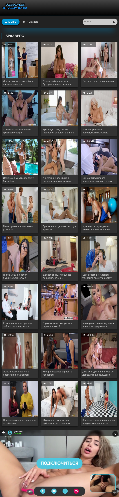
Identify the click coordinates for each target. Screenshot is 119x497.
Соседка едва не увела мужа (98, 81)
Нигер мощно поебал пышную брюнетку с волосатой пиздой (15, 276)
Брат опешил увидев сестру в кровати (59, 228)
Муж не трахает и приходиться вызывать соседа (95, 131)
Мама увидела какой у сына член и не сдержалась (98, 325)
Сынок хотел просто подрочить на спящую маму (98, 179)
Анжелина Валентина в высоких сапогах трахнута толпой (57, 179)
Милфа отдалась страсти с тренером (57, 373)
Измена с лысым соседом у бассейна (18, 179)
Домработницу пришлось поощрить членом (57, 276)
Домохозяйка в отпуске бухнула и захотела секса (57, 83)
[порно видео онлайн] (15, 8)
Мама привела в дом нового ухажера (19, 228)
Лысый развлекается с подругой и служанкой (16, 373)
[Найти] (114, 22)
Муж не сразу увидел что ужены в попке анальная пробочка (96, 228)
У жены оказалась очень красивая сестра (17, 131)
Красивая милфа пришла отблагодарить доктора (17, 325)
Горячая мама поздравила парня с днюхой (57, 325)
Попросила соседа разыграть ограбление (19, 422)
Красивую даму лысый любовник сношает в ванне (58, 131)
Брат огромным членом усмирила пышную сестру (97, 276)
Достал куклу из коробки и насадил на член (18, 83)
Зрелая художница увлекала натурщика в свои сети (98, 422)
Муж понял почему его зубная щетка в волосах (56, 422)
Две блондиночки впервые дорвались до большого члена (98, 373)
